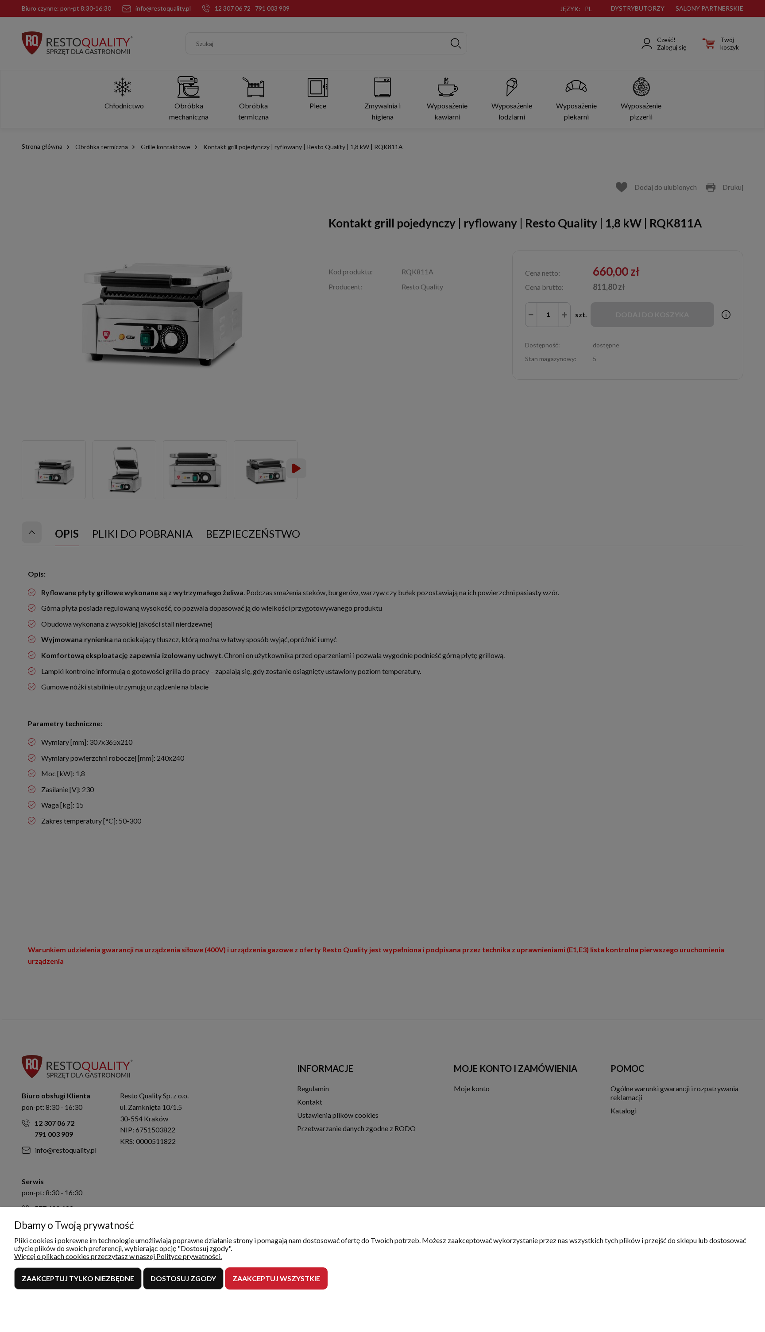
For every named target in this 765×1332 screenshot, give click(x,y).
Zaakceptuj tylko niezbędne (78, 1278)
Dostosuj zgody (183, 1278)
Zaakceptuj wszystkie (276, 1278)
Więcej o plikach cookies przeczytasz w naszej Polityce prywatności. (118, 1256)
